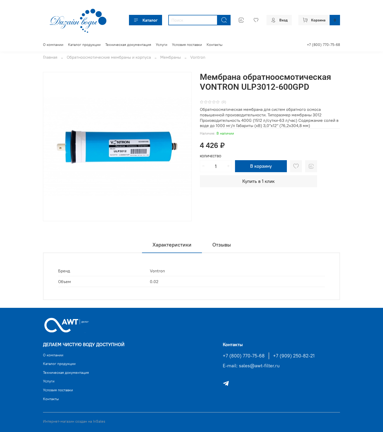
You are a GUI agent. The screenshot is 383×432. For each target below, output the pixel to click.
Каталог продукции (84, 44)
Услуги (161, 44)
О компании (53, 44)
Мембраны (170, 57)
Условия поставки (187, 44)
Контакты (215, 44)
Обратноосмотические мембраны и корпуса (109, 57)
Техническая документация (128, 44)
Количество (210, 156)
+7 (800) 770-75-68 (323, 44)
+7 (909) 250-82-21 (293, 356)
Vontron (197, 57)
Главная (50, 57)
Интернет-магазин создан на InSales (74, 421)
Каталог (150, 20)
